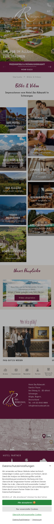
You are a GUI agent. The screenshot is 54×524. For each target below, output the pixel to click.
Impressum (37, 519)
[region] (27, 483)
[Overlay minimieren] (50, 466)
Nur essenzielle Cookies (27, 509)
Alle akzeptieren (25, 502)
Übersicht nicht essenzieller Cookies (27, 514)
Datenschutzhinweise (21, 519)
